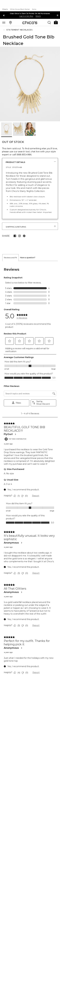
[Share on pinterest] (24, 236)
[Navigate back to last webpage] (4, 30)
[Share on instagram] (19, 236)
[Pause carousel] (57, 15)
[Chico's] (30, 22)
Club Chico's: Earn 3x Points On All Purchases (30, 13)
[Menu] (4, 22)
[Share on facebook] (15, 236)
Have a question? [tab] (27, 257)
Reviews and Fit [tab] (10, 257)
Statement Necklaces (19, 30)
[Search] (49, 22)
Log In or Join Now (26, 16)
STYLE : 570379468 (14, 167)
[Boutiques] (10, 22)
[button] (55, 22)
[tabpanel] (30, 471)
